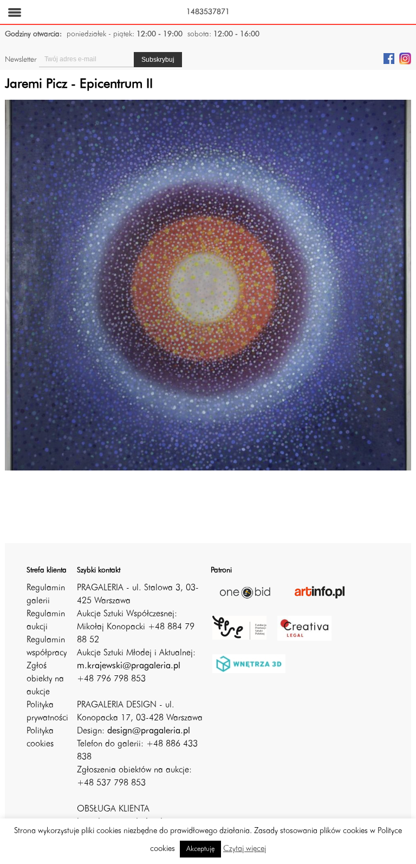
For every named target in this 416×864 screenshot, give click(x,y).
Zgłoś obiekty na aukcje (45, 679)
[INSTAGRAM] (405, 58)
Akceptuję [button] (200, 849)
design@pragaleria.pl (148, 731)
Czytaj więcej (244, 849)
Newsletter (20, 59)
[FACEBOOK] (389, 58)
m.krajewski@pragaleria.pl (128, 666)
